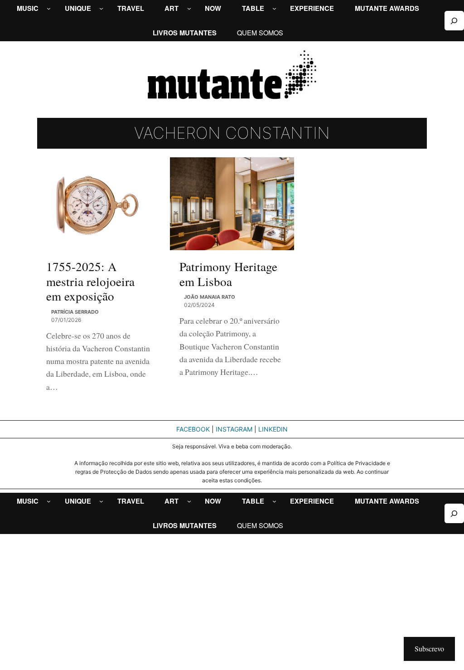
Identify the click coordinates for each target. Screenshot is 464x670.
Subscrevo (429, 648)
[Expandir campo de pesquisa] (454, 20)
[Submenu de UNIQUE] (101, 8)
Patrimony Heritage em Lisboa (228, 274)
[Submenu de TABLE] (274, 8)
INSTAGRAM (234, 429)
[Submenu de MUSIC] (49, 8)
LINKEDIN (273, 429)
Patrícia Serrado (75, 312)
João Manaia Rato (209, 297)
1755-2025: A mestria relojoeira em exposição (90, 281)
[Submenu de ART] (189, 8)
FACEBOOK (193, 429)
